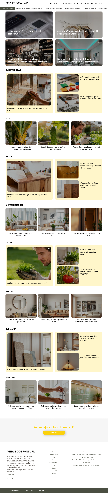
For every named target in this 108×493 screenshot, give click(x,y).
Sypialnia (10, 329)
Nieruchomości (79, 3)
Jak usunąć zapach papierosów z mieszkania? (21, 234)
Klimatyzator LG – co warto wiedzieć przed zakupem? (28, 32)
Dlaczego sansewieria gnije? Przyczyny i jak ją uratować (28, 8)
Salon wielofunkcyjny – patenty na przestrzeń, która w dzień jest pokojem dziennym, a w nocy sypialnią (21, 407)
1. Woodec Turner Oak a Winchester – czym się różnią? (88, 185)
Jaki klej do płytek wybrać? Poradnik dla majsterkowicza (90, 98)
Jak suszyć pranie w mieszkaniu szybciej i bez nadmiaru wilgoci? (77, 32)
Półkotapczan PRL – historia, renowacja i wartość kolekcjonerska (90, 166)
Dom (50, 3)
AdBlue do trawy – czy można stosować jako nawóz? (64, 8)
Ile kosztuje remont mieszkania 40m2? (53, 234)
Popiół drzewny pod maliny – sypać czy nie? (86, 465)
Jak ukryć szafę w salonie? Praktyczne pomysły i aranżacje (86, 321)
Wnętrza (98, 3)
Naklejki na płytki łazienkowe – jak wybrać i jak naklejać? (53, 407)
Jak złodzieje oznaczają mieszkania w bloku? (86, 234)
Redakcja (10, 475)
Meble (55, 3)
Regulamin (42, 490)
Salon (9, 291)
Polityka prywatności (14, 490)
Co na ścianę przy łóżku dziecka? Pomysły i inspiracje (88, 338)
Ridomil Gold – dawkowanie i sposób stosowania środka (86, 148)
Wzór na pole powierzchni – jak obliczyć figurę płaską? (89, 78)
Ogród (90, 3)
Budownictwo (66, 3)
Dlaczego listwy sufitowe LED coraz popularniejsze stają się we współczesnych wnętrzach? (78, 60)
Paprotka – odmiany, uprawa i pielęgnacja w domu (87, 252)
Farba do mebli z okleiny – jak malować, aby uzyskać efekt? (27, 196)
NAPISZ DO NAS (54, 432)
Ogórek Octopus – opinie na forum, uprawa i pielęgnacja (53, 148)
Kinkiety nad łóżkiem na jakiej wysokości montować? (89, 357)
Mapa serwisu (30, 490)
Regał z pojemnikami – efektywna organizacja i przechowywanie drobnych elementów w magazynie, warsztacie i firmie (29, 60)
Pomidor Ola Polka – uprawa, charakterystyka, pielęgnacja (88, 271)
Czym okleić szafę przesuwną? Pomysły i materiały (26, 369)
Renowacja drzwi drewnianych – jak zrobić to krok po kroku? (27, 109)
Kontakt (10, 478)
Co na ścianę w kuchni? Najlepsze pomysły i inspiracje (86, 407)
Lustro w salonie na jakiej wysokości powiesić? (21, 321)
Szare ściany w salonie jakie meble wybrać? (54, 321)
